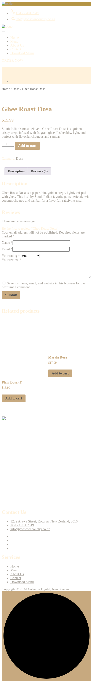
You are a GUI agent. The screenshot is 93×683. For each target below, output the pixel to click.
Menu (14, 41)
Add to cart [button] (13, 398)
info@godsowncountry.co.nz (35, 19)
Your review (11, 260)
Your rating (11, 255)
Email (7, 249)
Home (14, 37)
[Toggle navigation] (3, 31)
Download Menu (22, 53)
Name (7, 242)
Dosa (16, 88)
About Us (17, 45)
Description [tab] (16, 171)
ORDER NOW (12, 60)
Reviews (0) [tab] (39, 171)
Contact (15, 49)
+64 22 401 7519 (27, 13)
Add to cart (27, 146)
